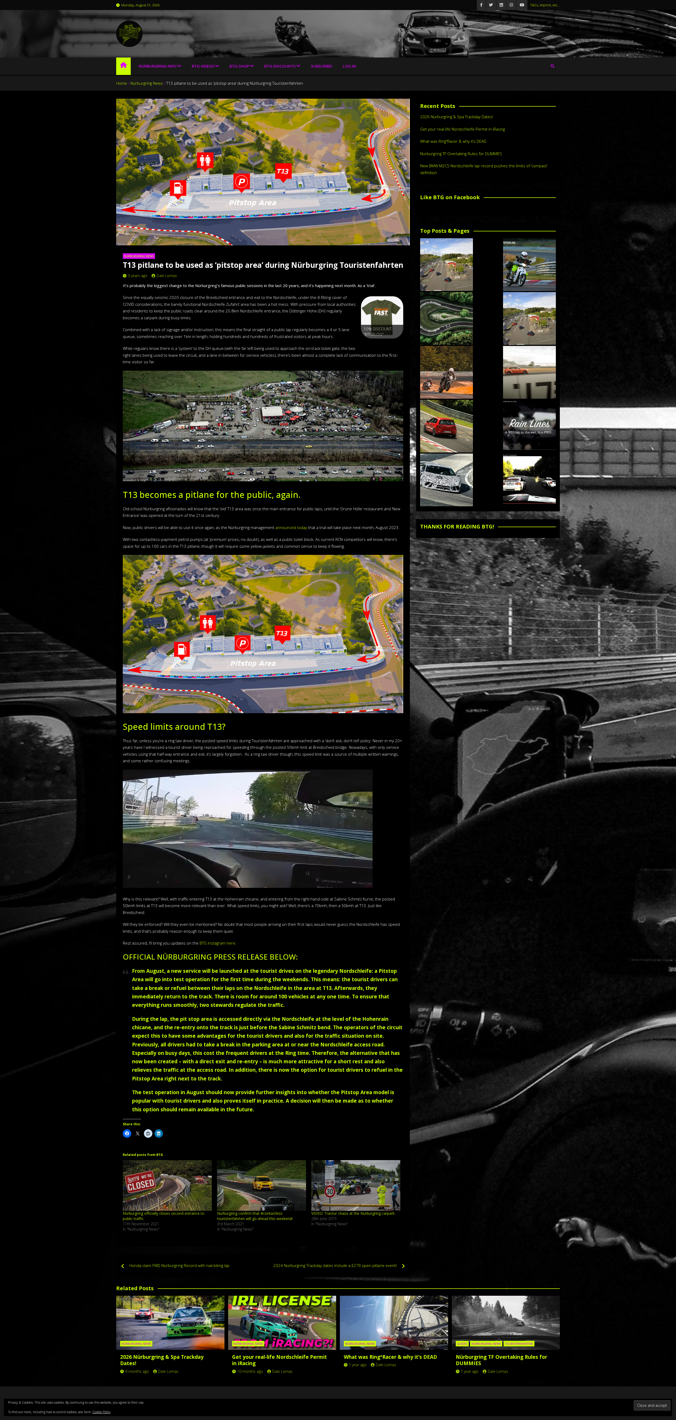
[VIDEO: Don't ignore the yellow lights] (529, 480)
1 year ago (358, 1364)
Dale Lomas (167, 275)
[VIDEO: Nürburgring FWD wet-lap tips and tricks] (529, 426)
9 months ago (137, 1371)
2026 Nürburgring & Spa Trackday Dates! (456, 116)
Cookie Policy (101, 1412)
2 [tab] (376, 344)
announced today (291, 527)
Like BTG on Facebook (450, 197)
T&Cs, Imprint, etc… (545, 5)
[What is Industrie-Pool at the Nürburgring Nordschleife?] (446, 480)
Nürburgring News (139, 256)
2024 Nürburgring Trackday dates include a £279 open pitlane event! (335, 1265)
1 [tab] (370, 344)
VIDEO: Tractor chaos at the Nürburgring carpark (353, 1213)
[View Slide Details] (382, 317)
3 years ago (137, 275)
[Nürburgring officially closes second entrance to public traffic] (167, 1185)
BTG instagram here (217, 943)
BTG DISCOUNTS (280, 66)
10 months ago (250, 1371)
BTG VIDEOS (203, 66)
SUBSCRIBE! (321, 66)
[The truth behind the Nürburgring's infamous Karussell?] (446, 318)
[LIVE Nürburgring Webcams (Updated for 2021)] (529, 318)
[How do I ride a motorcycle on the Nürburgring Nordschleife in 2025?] (446, 372)
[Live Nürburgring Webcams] (446, 264)
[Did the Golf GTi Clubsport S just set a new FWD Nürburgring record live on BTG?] (446, 426)
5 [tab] (394, 344)
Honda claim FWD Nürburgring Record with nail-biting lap (179, 1265)
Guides (462, 1344)
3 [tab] (382, 344)
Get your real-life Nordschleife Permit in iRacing (462, 129)
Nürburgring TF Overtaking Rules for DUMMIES (461, 153)
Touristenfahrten (519, 1344)
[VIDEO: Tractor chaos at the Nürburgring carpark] (355, 1185)
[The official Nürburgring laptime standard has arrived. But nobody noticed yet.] (529, 372)
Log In (349, 66)
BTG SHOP (239, 66)
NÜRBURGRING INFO (158, 66)
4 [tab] (388, 344)
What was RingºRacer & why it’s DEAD (453, 141)
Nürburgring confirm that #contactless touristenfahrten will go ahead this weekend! (255, 1216)
